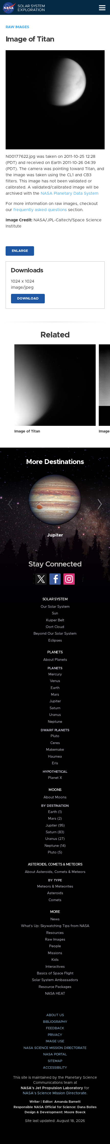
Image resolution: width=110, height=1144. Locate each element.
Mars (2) (55, 818)
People (55, 946)
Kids (55, 960)
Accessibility (55, 1067)
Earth (55, 688)
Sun (55, 613)
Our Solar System (55, 607)
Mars (55, 694)
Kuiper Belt (55, 620)
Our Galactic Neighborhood (28, 19)
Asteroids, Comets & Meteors (55, 864)
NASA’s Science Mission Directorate (54, 1093)
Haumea (55, 756)
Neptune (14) (55, 846)
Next (98, 504)
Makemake (55, 749)
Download (28, 298)
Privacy (55, 1035)
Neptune (55, 722)
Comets (55, 900)
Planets (54, 652)
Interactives (55, 966)
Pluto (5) (55, 852)
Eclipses (55, 640)
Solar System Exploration (28, 8)
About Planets (55, 660)
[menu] (102, 8)
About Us (55, 1015)
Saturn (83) (55, 832)
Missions (55, 953)
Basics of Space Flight (55, 973)
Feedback (55, 1028)
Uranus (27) (55, 839)
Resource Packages (55, 987)
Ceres (55, 743)
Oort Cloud (55, 627)
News (55, 919)
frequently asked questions (40, 210)
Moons (55, 790)
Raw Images (17, 27)
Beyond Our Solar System (55, 633)
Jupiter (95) (55, 825)
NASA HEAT (55, 993)
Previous (11, 504)
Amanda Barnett (67, 1102)
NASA (7, 8)
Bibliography (55, 1022)
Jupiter (55, 535)
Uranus (55, 715)
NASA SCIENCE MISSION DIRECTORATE (55, 1048)
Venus (55, 681)
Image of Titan (27, 431)
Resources (55, 933)
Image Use (55, 1041)
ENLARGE (20, 251)
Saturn (55, 708)
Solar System (55, 599)
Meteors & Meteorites (55, 886)
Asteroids (55, 893)
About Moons (55, 797)
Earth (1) (55, 812)
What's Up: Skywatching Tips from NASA (55, 926)
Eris (55, 763)
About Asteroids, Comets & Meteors (55, 872)
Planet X (55, 778)
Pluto (55, 736)
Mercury (55, 674)
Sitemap (55, 1061)
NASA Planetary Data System (69, 193)
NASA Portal (55, 1054)
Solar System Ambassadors (55, 980)
